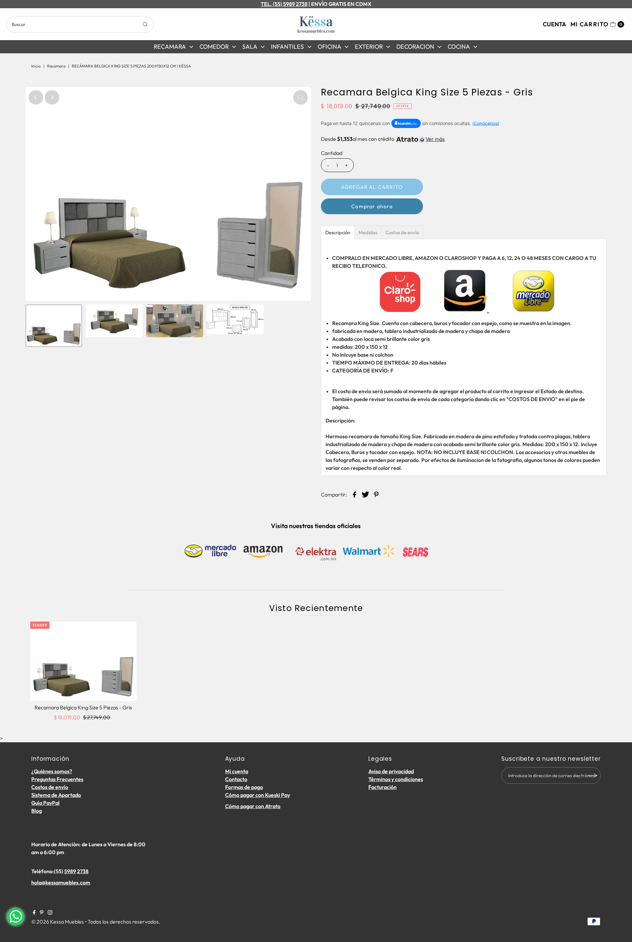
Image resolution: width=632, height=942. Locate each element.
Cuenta (554, 24)
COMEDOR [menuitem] (214, 46)
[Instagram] (50, 913)
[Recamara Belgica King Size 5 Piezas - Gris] (83, 661)
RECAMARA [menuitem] (170, 46)
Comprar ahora (372, 206)
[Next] (52, 97)
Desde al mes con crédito (383, 139)
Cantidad (331, 153)
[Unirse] (592, 775)
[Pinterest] (41, 913)
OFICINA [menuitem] (329, 46)
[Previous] (36, 97)
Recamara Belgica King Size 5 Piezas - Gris (83, 707)
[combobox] (80, 24)
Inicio (36, 66)
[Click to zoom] (300, 97)
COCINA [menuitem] (459, 46)
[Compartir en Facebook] (354, 494)
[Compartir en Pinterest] (376, 494)
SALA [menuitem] (249, 46)
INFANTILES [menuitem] (287, 46)
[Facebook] (34, 913)
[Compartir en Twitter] (365, 494)
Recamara (56, 66)
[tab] (338, 232)
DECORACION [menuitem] (415, 46)
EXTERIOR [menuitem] (369, 46)
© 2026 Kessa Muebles (57, 921)
